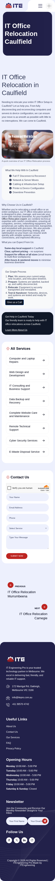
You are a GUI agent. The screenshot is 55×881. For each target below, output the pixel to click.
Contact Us (12, 732)
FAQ (8, 743)
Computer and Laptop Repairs (22, 360)
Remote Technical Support (19, 428)
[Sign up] (44, 821)
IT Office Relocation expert (26, 217)
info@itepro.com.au (22, 697)
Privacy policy (13, 748)
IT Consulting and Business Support (19, 387)
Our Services (13, 737)
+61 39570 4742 (20, 704)
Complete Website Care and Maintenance (23, 414)
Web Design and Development (19, 374)
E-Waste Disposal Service (24, 451)
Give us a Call (14, 302)
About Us (11, 726)
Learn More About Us (16, 330)
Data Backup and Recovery (19, 401)
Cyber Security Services (23, 440)
